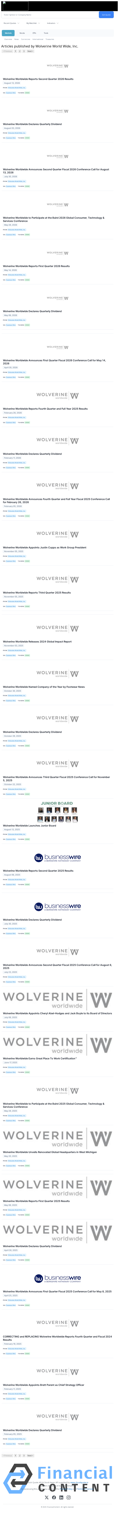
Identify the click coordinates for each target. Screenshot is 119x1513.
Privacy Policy (66, 1489)
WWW (27, 93)
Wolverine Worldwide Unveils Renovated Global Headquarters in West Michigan (50, 1152)
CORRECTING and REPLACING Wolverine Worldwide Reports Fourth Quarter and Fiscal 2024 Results (57, 1338)
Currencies (25, 39)
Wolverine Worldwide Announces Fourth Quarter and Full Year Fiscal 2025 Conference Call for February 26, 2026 (56, 501)
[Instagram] (68, 1497)
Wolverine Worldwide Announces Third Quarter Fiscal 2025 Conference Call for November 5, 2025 (56, 779)
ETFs (34, 33)
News (16, 39)
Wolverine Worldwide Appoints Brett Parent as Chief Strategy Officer (43, 1384)
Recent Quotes (10, 23)
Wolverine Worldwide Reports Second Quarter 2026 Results (38, 79)
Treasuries (50, 39)
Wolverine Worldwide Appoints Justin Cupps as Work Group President (44, 547)
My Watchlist (31, 23)
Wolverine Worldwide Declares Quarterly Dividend (32, 124)
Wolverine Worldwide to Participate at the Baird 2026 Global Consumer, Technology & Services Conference (53, 219)
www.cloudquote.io (79, 1482)
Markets (8, 33)
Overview (8, 39)
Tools (46, 33)
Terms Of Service (85, 1489)
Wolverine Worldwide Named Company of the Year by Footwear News (44, 686)
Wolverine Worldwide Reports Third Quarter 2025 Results (37, 592)
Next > (30, 51)
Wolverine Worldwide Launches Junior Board (29, 825)
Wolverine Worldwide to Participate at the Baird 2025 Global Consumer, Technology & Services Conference (53, 1105)
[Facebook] (54, 1497)
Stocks (22, 33)
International (38, 39)
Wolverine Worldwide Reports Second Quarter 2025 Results (38, 870)
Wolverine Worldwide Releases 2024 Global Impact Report (37, 641)
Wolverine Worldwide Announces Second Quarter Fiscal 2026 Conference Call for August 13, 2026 (56, 171)
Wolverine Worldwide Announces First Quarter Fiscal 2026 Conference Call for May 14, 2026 (54, 362)
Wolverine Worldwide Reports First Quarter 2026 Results (36, 266)
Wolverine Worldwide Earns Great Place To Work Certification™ (40, 1058)
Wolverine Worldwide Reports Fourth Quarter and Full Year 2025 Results (45, 408)
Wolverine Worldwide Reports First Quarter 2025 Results (36, 1201)
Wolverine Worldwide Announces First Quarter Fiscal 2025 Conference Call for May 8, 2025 (57, 1291)
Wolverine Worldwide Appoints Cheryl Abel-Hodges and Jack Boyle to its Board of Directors (57, 1013)
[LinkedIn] (61, 1497)
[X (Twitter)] (47, 1497)
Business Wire (10, 93)
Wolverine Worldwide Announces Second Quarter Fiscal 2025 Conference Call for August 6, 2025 (57, 966)
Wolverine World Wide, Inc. (17, 88)
